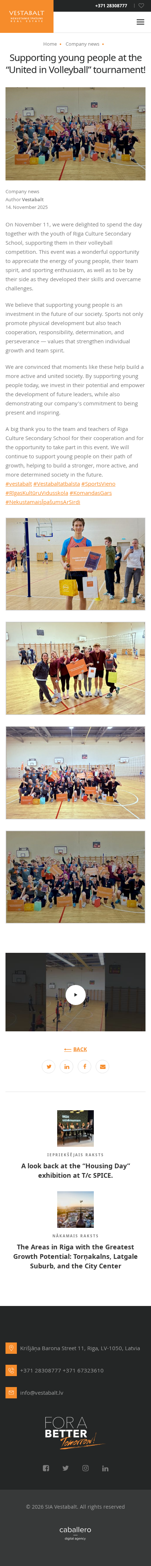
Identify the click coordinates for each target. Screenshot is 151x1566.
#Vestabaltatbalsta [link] (56, 483)
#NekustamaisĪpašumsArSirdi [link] (42, 501)
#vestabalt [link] (18, 483)
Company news (82, 44)
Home (50, 44)
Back (80, 1049)
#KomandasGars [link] (91, 492)
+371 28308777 (111, 6)
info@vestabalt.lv (41, 1392)
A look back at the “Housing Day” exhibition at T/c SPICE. (75, 1170)
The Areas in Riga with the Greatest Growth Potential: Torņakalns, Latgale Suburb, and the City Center (75, 1256)
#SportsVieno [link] (98, 483)
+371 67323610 (83, 1370)
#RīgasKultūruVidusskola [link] (36, 492)
